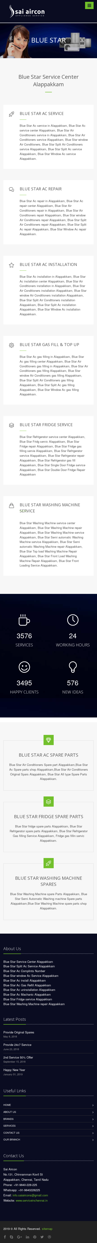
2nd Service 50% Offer (18, 1057)
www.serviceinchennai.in (32, 1200)
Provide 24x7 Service (17, 1044)
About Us (9, 1112)
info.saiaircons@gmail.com (30, 1195)
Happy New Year (14, 1070)
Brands (8, 1119)
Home (7, 1105)
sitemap (47, 1228)
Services (9, 1125)
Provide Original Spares (18, 1032)
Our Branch (11, 1139)
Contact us (11, 1132)
